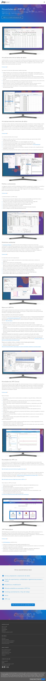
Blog (3, 662)
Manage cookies (33, 679)
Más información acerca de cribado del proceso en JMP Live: (14, 479)
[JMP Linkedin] (4, 668)
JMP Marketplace (36, 144)
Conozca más (4, 66)
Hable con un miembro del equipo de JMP (12, 17)
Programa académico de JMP (8, 632)
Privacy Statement (5, 674)
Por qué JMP (5, 626)
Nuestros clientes (6, 639)
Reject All (39, 679)
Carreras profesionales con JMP (8, 663)
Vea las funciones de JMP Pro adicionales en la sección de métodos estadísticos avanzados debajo (21, 346)
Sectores (4, 630)
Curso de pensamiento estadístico (8, 640)
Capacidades (5, 629)
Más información (9, 320)
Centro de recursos (6, 643)
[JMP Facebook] (3, 668)
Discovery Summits (6, 653)
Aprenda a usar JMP (6, 651)
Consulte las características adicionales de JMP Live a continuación (15, 494)
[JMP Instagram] (8, 668)
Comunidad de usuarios (7, 649)
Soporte (4, 655)
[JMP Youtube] (6, 668)
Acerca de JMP (5, 661)
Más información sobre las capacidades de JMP (23, 604)
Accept (43, 679)
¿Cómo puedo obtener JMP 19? (23, 560)
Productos (4, 628)
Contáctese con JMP (6, 665)
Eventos (4, 638)
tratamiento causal (38, 338)
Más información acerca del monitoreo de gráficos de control (14, 469)
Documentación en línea (7, 652)
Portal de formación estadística (8, 642)
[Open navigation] (44, 2)
